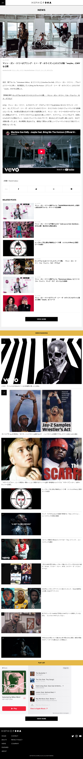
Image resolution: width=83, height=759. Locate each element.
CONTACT (14, 736)
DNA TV (4, 740)
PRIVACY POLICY (16, 740)
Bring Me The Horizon (29, 70)
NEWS (4, 743)
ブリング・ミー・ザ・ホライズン (44, 70)
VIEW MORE (41, 319)
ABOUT (4, 751)
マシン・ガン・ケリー (18, 70)
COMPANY (15, 743)
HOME (4, 736)
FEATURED (5, 747)
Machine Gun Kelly (7, 70)
